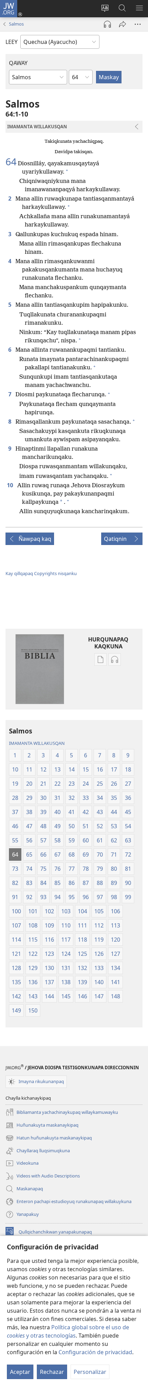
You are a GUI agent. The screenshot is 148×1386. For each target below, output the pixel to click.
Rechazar (52, 1372)
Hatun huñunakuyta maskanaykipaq (49, 1138)
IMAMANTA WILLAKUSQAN (37, 743)
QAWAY (18, 63)
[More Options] (137, 24)
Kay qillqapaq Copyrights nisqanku (41, 573)
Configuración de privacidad (95, 1352)
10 (10, 485)
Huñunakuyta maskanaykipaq (42, 1125)
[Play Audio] (107, 24)
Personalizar (90, 1372)
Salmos (16, 24)
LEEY (12, 42)
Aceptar (20, 1372)
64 (11, 161)
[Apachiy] (122, 24)
